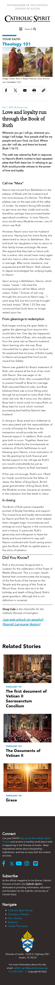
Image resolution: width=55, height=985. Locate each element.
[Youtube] (20, 864)
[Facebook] (5, 864)
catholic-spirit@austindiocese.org (30, 968)
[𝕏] (12, 864)
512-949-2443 (16, 971)
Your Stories (15, 918)
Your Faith (11, 39)
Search (29, 29)
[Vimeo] (36, 864)
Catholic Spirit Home (20, 910)
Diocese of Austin (18, 914)
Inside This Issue (17, 926)
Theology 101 (16, 44)
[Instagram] (28, 864)
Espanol (13, 922)
